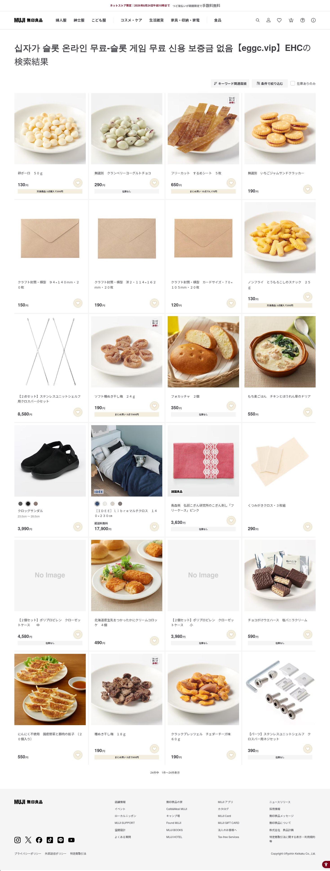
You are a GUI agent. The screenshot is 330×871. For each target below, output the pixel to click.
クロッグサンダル (30, 513)
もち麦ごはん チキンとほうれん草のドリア (279, 396)
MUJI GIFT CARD (228, 823)
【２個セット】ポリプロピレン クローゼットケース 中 (49, 622)
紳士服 (79, 20)
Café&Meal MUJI (176, 809)
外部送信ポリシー (55, 853)
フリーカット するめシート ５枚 (196, 173)
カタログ (223, 809)
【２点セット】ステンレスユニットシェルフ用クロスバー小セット (49, 398)
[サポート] (313, 20)
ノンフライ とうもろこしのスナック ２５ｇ (279, 284)
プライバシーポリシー (27, 853)
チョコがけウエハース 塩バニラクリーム (277, 620)
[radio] (20, 503)
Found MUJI (173, 823)
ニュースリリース (279, 802)
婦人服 (61, 20)
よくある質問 (123, 837)
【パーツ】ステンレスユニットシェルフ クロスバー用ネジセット (279, 736)
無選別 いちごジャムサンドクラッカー (276, 173)
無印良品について (280, 823)
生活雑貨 (156, 20)
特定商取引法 (78, 853)
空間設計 (120, 830)
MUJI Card (224, 816)
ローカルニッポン (125, 816)
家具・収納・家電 (185, 20)
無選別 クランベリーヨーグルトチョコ (123, 173)
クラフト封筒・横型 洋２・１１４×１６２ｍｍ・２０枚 (125, 284)
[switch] (77, 182)
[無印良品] (28, 802)
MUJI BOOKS (174, 830)
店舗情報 (120, 802)
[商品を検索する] (257, 20)
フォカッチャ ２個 (185, 396)
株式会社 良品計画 (281, 830)
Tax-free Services (228, 837)
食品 (217, 20)
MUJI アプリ (225, 802)
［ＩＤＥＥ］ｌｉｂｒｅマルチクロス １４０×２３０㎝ (126, 513)
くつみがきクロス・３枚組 (267, 505)
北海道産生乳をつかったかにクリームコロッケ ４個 (126, 622)
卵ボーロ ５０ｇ (30, 173)
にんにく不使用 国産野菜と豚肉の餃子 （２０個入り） (50, 736)
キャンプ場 (173, 816)
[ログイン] (268, 20)
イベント (120, 809)
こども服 (99, 20)
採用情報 (274, 809)
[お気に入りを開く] (279, 20)
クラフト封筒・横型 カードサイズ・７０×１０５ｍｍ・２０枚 (202, 284)
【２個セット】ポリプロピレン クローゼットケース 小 (202, 622)
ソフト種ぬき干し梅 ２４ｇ (115, 396)
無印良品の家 (174, 802)
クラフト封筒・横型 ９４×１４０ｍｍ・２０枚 (48, 284)
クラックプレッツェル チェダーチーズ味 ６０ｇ (202, 736)
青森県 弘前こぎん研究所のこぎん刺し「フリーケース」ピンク (202, 507)
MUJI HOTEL (174, 837)
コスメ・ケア (131, 20)
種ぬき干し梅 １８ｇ (110, 734)
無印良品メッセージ (281, 816)
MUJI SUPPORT (125, 823)
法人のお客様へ (227, 830)
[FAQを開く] (302, 20)
